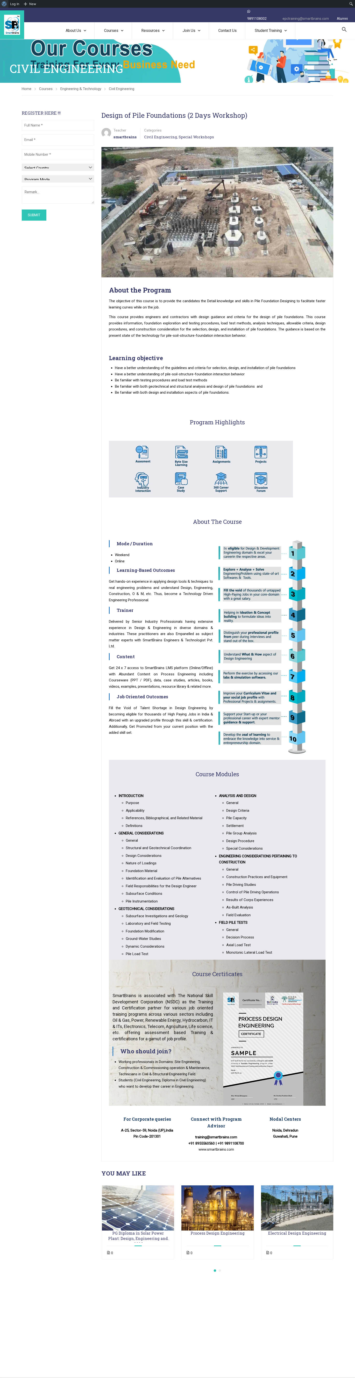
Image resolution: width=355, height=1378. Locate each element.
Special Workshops (196, 136)
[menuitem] (4, 4)
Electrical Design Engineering (297, 1233)
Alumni (342, 19)
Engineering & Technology (80, 89)
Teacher (120, 130)
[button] (215, 1270)
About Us (73, 30)
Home (26, 89)
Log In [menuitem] (14, 4)
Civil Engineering (121, 89)
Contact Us (227, 30)
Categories (153, 130)
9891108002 (257, 19)
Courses (111, 30)
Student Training (268, 30)
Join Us (189, 30)
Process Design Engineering (218, 1233)
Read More (138, 1208)
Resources (150, 30)
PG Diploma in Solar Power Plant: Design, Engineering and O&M (138, 1236)
